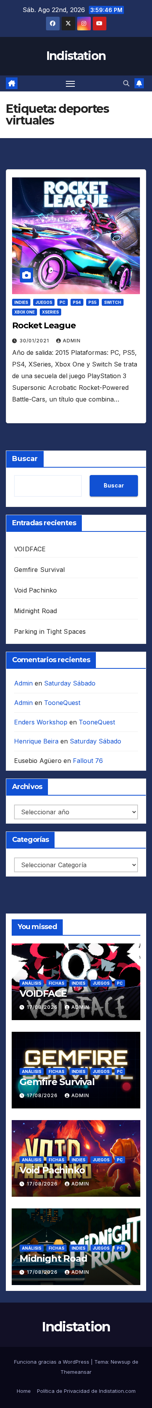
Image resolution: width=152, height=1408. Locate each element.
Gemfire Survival (39, 569)
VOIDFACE (30, 549)
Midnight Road (35, 611)
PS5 (92, 302)
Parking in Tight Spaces (50, 631)
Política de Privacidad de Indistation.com (86, 1391)
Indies (21, 302)
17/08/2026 (43, 1007)
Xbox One (24, 312)
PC (62, 302)
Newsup (121, 1362)
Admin (72, 341)
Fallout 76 (88, 760)
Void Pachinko (35, 590)
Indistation (76, 56)
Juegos (43, 302)
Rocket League (44, 325)
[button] (126, 83)
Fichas (56, 983)
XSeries (50, 312)
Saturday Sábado (69, 683)
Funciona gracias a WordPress (52, 1362)
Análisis (31, 983)
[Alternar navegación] (70, 83)
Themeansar (76, 1372)
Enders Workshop (40, 722)
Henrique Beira (36, 741)
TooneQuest (62, 703)
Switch (112, 302)
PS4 (77, 302)
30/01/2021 (35, 341)
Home (24, 1391)
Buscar (25, 458)
